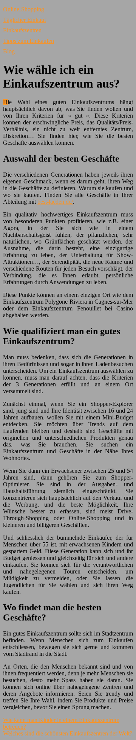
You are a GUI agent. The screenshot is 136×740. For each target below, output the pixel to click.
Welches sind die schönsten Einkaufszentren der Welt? (67, 733)
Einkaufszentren (22, 30)
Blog (9, 51)
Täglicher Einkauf (24, 20)
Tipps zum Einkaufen (28, 41)
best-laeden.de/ (55, 201)
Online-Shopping (23, 9)
